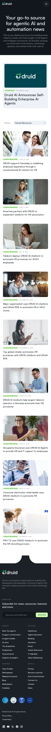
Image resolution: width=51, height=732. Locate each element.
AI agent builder (8, 638)
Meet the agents (9, 631)
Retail (30, 646)
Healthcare (32, 631)
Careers (31, 684)
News (30, 688)
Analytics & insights (10, 658)
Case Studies (7, 669)
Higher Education (35, 635)
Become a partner (35, 672)
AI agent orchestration (11, 635)
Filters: (7, 123)
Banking (31, 638)
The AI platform (8, 646)
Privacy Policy (7, 716)
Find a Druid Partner (36, 676)
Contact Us (32, 680)
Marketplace (7, 684)
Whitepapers (7, 672)
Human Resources (35, 650)
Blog (4, 680)
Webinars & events (9, 676)
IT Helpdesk (32, 654)
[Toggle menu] (46, 3)
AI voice (5, 642)
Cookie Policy (7, 719)
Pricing (31, 669)
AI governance (8, 654)
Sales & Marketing (35, 658)
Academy (6, 688)
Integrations (7, 650)
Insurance (32, 642)
